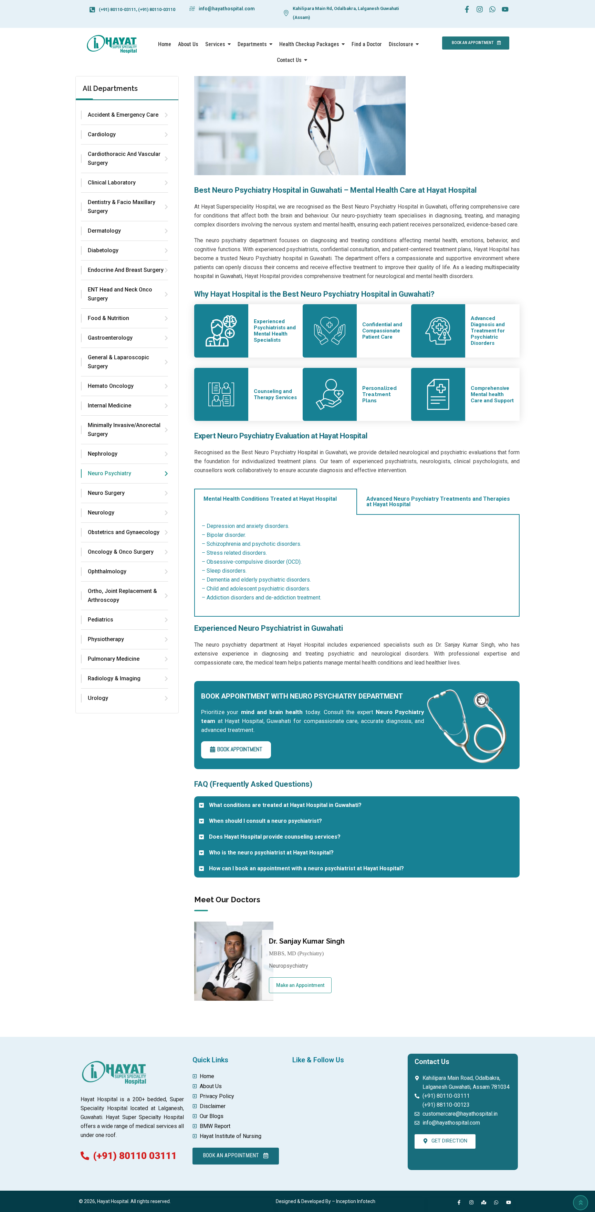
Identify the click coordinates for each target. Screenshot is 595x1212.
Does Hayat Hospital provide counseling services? (275, 836)
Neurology (101, 512)
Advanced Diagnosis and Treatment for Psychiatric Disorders (488, 330)
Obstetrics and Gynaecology (123, 532)
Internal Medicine (109, 405)
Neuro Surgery (106, 493)
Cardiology (102, 134)
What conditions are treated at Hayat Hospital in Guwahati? (285, 805)
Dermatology (104, 230)
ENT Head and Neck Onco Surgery (120, 294)
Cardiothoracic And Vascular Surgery (124, 158)
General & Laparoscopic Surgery (118, 362)
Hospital (308, 452)
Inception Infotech (355, 1201)
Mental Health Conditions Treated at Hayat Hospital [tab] (270, 499)
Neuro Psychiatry (109, 473)
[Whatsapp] (496, 1202)
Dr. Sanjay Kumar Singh (307, 941)
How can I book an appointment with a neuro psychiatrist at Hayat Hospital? (306, 868)
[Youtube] (508, 1202)
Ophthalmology (107, 571)
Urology (98, 698)
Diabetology (103, 250)
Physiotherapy (106, 639)
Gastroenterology (110, 337)
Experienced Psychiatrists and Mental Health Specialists (275, 330)
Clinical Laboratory (112, 182)
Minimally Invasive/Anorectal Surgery (124, 429)
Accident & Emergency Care (123, 114)
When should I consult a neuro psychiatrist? (265, 821)
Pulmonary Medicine (113, 659)
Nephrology (102, 453)
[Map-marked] (484, 1202)
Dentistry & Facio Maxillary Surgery (121, 206)
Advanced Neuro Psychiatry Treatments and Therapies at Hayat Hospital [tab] (438, 502)
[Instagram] (471, 1202)
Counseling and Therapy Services (275, 394)
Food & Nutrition (108, 318)
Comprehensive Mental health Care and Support (492, 394)
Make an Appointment (300, 985)
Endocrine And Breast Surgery (126, 270)
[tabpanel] (357, 566)
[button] (357, 805)
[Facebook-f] (459, 1202)
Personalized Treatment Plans (379, 394)
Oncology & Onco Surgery (121, 552)
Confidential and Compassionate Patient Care (382, 330)
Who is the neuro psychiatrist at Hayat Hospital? (271, 852)
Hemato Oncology (111, 386)
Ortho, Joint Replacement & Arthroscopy (122, 595)
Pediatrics (100, 619)
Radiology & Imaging (114, 678)
